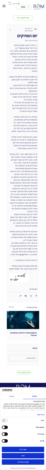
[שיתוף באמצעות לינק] (20, 296)
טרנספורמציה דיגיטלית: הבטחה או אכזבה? (23, 334)
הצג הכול (11, 307)
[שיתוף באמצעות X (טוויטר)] (31, 296)
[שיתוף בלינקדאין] (26, 296)
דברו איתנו (14, 3)
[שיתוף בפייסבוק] (36, 296)
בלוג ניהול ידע (33, 289)
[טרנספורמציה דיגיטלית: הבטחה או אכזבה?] (23, 320)
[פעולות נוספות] (10, 29)
